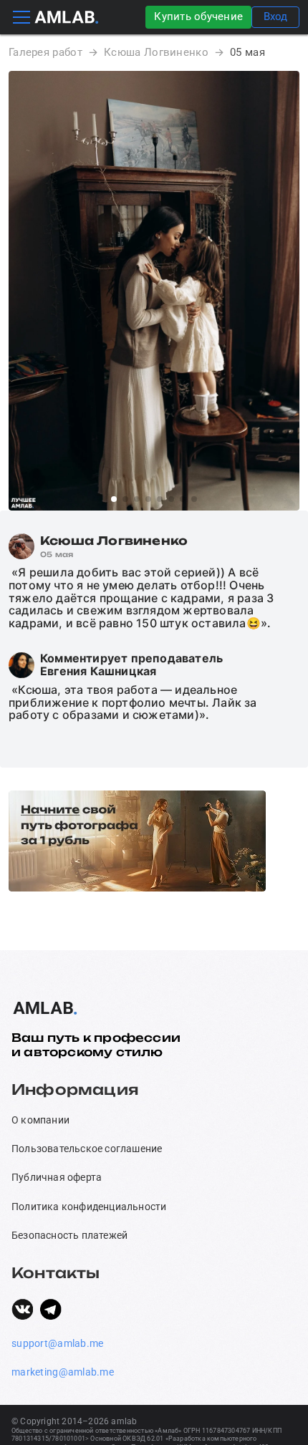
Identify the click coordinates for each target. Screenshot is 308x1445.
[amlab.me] (66, 17)
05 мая (247, 52)
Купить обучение (198, 16)
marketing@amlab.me (62, 1372)
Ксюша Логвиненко (156, 52)
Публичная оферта (56, 1177)
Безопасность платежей (69, 1235)
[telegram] (51, 1309)
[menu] (21, 17)
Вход (275, 16)
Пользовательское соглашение (86, 1148)
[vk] (22, 1309)
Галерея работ (45, 52)
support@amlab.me (57, 1343)
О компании (40, 1120)
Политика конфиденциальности (88, 1206)
